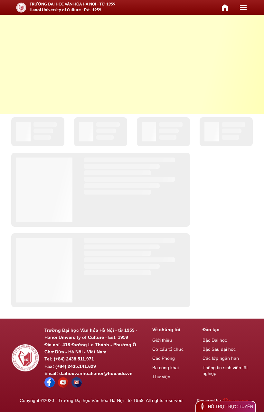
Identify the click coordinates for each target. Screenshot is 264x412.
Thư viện (161, 376)
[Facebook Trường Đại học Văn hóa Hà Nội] (49, 385)
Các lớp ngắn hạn (221, 358)
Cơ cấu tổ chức (168, 349)
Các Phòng (163, 358)
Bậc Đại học (215, 340)
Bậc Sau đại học (219, 349)
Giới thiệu (162, 340)
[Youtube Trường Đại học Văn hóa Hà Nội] (63, 385)
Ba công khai (165, 367)
